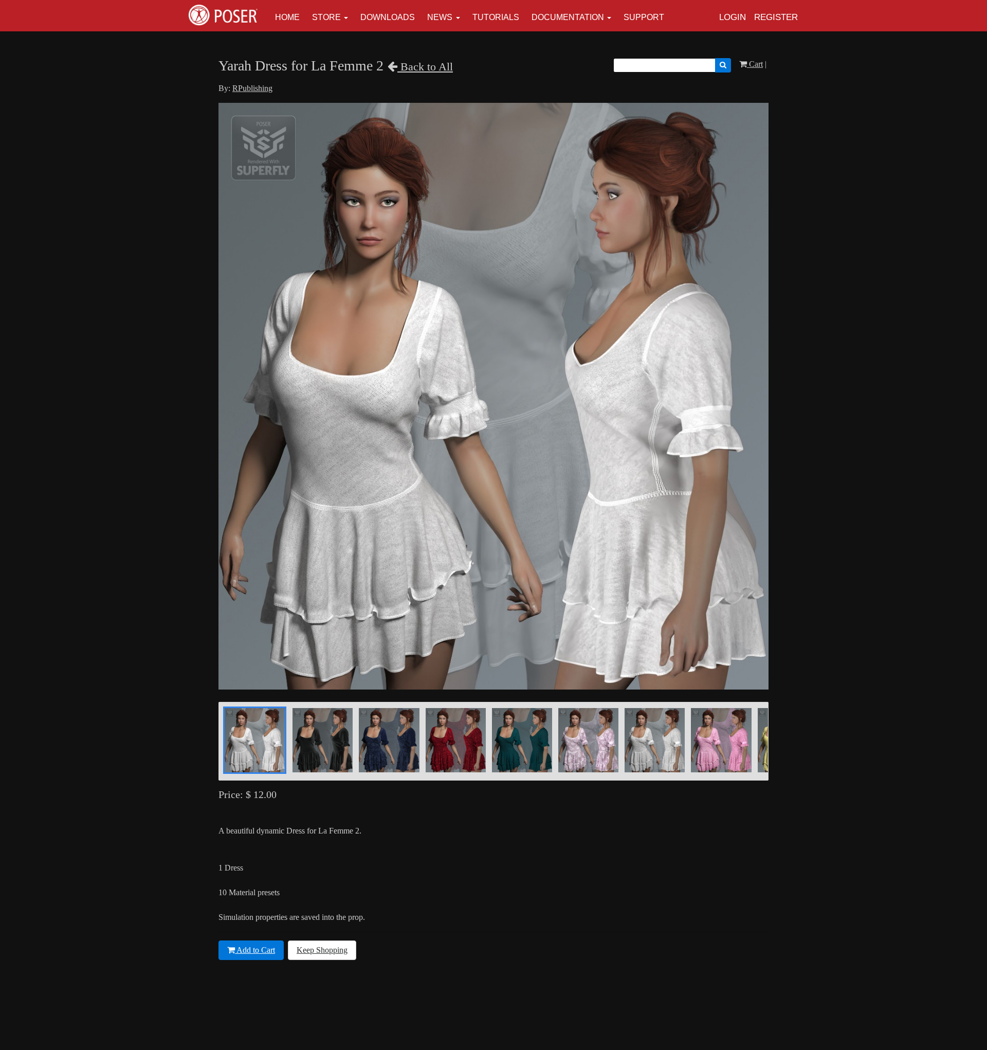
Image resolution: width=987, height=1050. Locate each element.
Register (776, 17)
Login (732, 17)
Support (644, 17)
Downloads (387, 17)
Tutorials (495, 17)
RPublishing (252, 88)
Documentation (568, 17)
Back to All (425, 66)
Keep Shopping (322, 950)
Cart (755, 64)
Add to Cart (255, 950)
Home (287, 17)
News (439, 17)
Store (326, 17)
